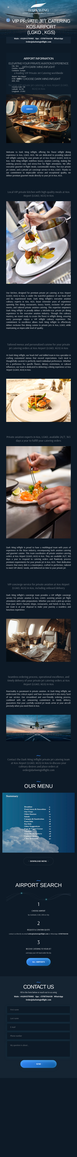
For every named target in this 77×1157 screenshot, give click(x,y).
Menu (48, 109)
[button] (8, 7)
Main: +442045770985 (24, 38)
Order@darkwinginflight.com (38, 41)
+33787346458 (63, 934)
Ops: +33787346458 (43, 38)
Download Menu (38, 861)
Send (38, 1064)
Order (29, 109)
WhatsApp (58, 38)
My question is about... (19, 1045)
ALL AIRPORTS (38, 962)
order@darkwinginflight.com (38, 770)
